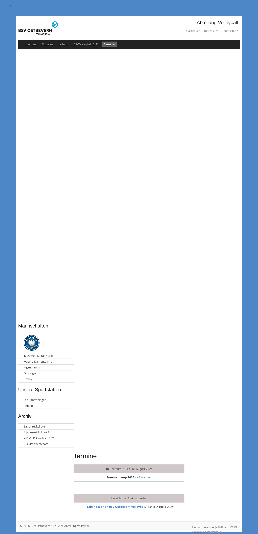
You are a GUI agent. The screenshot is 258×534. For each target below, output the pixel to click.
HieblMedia (213, 531)
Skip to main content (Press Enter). (134, 10)
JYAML (219, 527)
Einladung (145, 477)
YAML (234, 527)
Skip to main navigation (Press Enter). (134, 6)
